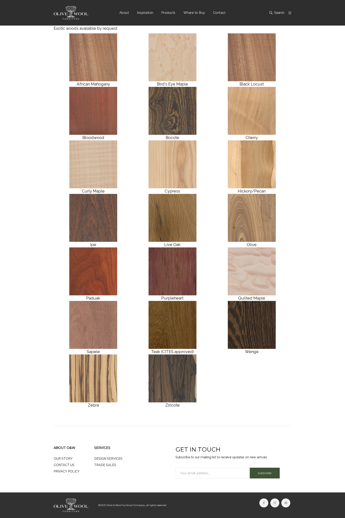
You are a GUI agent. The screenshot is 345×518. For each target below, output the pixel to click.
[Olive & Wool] (71, 13)
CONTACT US (64, 465)
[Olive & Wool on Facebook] (263, 502)
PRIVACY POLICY (67, 471)
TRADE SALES (105, 465)
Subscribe (265, 473)
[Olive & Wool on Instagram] (274, 502)
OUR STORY (63, 458)
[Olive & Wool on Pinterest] (285, 502)
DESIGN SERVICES (108, 458)
